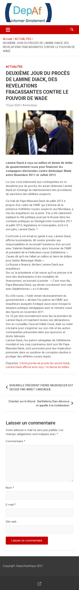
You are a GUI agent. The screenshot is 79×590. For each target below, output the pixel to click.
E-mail (11, 504)
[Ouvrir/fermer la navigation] (8, 29)
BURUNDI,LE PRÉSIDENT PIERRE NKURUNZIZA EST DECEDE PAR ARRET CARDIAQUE (41, 387)
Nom (10, 487)
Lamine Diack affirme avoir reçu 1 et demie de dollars (37, 367)
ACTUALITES (14, 66)
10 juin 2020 (13, 105)
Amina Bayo (30, 105)
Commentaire (15, 441)
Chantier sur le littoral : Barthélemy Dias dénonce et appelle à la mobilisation (38, 403)
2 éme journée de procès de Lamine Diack (44, 363)
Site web (11, 521)
